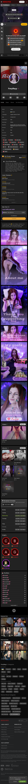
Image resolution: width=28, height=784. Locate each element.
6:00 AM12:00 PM (19, 509)
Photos (19, 5)
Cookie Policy (18, 779)
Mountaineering (8, 149)
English (21, 720)
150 (4, 464)
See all (22, 424)
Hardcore (22, 142)
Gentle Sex (13, 142)
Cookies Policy (4, 734)
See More (13, 202)
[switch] (12, 504)
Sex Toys (15, 144)
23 (16, 464)
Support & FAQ (4, 745)
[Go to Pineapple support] (2, 769)
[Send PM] (24, 97)
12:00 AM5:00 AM (19, 524)
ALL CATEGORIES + (15, 714)
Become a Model (17, 727)
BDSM (11, 139)
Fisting (6, 142)
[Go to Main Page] (8, 1)
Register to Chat (16, 49)
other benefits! (18, 47)
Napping (16, 149)
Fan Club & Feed (19, 102)
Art (5, 146)
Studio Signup (17, 729)
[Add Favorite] (2, 24)
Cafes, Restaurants (14, 146)
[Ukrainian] (2, 669)
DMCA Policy (3, 731)
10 (4, 495)
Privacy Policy (4, 727)
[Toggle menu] (1, 2)
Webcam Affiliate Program (19, 731)
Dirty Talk (18, 139)
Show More (13, 605)
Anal (5, 139)
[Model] (25, 63)
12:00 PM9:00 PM (19, 515)
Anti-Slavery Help (4, 739)
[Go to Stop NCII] (9, 769)
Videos (13, 5)
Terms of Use (4, 729)
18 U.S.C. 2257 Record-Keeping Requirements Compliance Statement (12, 774)
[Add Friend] (17, 97)
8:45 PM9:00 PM (20, 518)
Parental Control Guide (5, 736)
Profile (2, 102)
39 (4, 442)
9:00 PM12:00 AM (19, 521)
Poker (6, 151)
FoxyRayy (3, 664)
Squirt (22, 144)
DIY (22, 146)
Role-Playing (7, 144)
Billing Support (4, 748)
